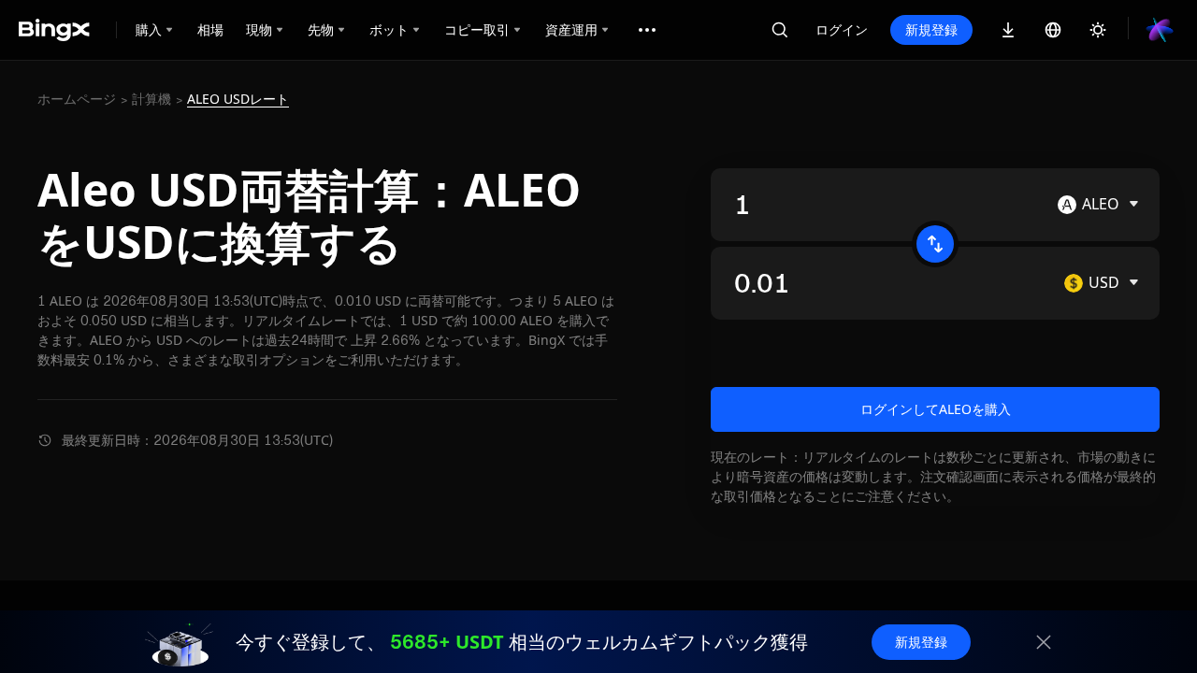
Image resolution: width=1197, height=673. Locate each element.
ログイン (841, 29)
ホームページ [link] (76, 99)
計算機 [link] (151, 99)
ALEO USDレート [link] (238, 99)
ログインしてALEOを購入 (935, 409)
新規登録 (931, 29)
